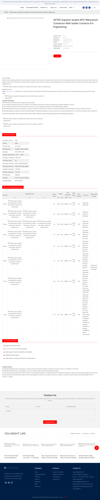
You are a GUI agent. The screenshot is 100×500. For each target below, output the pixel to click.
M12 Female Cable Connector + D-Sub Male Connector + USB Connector (30, 457)
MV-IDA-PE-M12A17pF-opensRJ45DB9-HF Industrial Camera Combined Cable (11, 457)
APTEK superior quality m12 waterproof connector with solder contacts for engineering (32, 12)
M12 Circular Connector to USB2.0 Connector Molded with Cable (50, 457)
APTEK (6, 12)
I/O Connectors (85, 433)
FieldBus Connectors (75, 433)
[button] (74, 7)
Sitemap (65, 497)
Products (93, 433)
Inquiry (57, 56)
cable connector (10, 91)
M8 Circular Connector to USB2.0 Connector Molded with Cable (68, 457)
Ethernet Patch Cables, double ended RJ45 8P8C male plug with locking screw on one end (86, 457)
